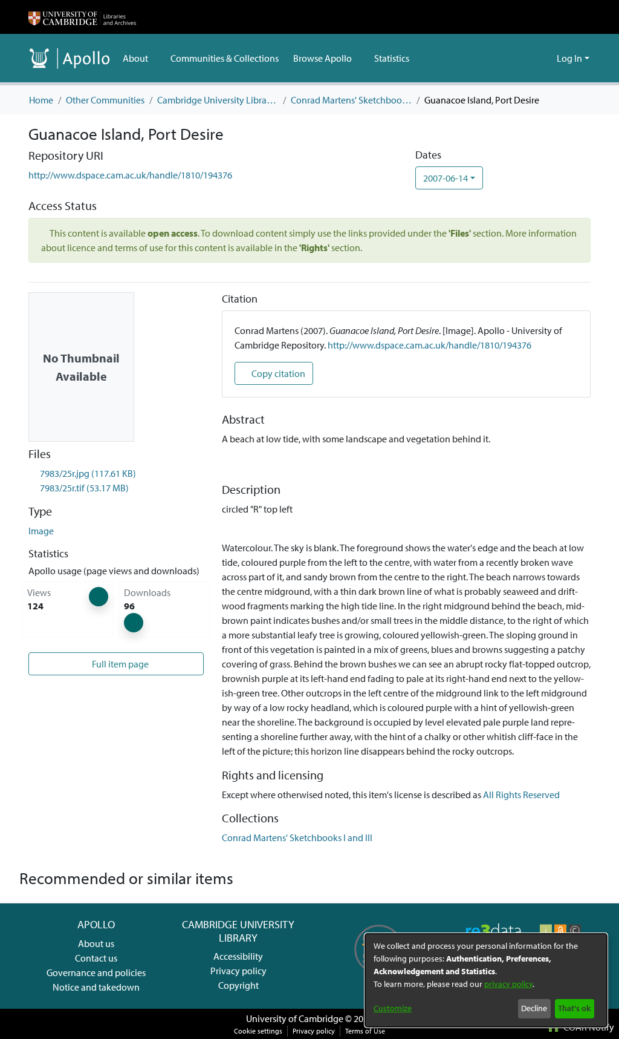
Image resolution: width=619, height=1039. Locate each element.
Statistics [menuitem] (391, 58)
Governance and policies (96, 972)
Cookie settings (258, 1030)
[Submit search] (528, 58)
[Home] (82, 17)
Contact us (96, 958)
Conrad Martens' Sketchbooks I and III (351, 100)
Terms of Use (365, 1030)
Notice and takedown (96, 987)
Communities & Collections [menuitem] (224, 58)
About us (96, 943)
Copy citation (277, 373)
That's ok (574, 1008)
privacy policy (508, 983)
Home (41, 100)
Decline (534, 1008)
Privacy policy (238, 971)
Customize (393, 1008)
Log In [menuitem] (569, 58)
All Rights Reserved (521, 794)
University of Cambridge (294, 1018)
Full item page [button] (119, 664)
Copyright (238, 985)
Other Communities (105, 100)
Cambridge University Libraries (217, 100)
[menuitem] (139, 58)
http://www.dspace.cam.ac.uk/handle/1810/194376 (130, 175)
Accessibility (238, 956)
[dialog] (486, 980)
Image (41, 531)
